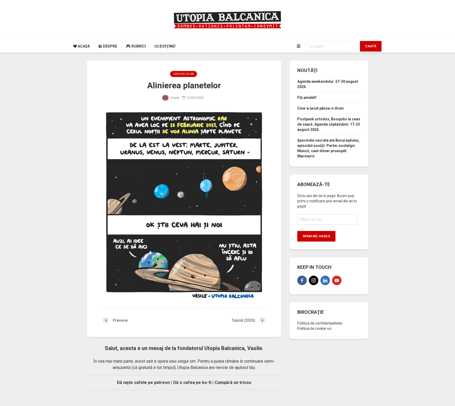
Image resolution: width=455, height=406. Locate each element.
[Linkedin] (325, 280)
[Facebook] (302, 280)
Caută (370, 46)
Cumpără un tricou (233, 382)
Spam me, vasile (316, 236)
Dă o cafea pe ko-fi (192, 382)
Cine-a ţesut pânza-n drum (320, 108)
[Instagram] (313, 280)
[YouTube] (337, 280)
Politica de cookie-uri (314, 328)
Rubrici (138, 46)
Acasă (83, 46)
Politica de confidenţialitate (319, 323)
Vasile (175, 98)
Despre (109, 46)
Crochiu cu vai (183, 74)
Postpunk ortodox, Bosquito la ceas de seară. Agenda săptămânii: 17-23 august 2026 (328, 124)
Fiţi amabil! (306, 97)
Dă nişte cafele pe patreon (143, 382)
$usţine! (167, 46)
